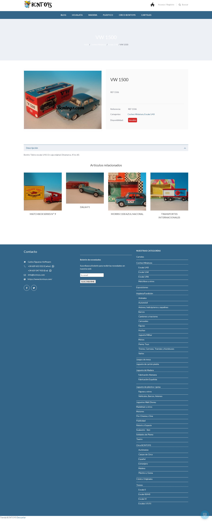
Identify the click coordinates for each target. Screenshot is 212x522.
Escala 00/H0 (144, 494)
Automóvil (143, 302)
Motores (140, 411)
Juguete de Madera (145, 370)
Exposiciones (142, 287)
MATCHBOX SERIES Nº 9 (43, 214)
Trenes (139, 485)
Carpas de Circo (145, 454)
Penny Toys (143, 344)
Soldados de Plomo (144, 434)
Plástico (108, 15)
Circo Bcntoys (127, 15)
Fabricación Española (147, 379)
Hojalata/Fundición (144, 293)
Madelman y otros (144, 407)
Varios (141, 353)
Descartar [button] (21, 517)
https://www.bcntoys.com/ (40, 279)
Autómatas (143, 450)
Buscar (185, 4)
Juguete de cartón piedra (147, 364)
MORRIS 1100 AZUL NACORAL (127, 214)
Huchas (141, 330)
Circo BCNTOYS (143, 445)
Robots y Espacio (144, 425)
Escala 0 (142, 489)
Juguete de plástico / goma (148, 387)
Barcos (141, 312)
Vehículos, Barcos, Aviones (150, 396)
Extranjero (143, 463)
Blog (63, 15)
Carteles (146, 15)
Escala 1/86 (143, 276)
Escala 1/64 (143, 272)
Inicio (86, 44)
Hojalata (77, 15)
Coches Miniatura (98, 44)
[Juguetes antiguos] (38, 7)
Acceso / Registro (166, 4)
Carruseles (143, 321)
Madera (92, 15)
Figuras (141, 325)
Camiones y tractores (148, 316)
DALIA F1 (85, 207)
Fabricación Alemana (147, 375)
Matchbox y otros (146, 281)
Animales (142, 298)
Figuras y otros (145, 391)
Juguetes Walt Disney (146, 402)
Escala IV (142, 499)
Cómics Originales (144, 479)
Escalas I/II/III (144, 503)
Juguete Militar (145, 335)
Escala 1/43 (113, 44)
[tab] (106, 148)
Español (142, 459)
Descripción (32, 147)
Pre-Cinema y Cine (144, 416)
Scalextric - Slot (143, 430)
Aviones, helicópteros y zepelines (153, 307)
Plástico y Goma (145, 473)
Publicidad (141, 420)
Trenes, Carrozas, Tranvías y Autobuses (156, 349)
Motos (141, 339)
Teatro (139, 439)
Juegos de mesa (143, 359)
